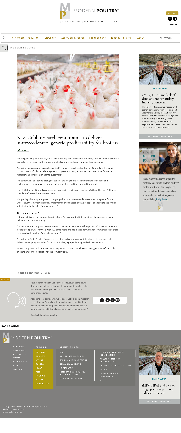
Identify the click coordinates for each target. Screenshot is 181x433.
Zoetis (103, 380)
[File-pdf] (112, 300)
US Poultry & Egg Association (109, 375)
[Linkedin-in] (175, 19)
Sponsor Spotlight (160, 136)
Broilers (40, 356)
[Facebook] (102, 300)
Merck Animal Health (71, 379)
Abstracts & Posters (74, 38)
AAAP (62, 352)
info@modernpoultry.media (13, 409)
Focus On (33, 38)
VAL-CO (103, 370)
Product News (97, 38)
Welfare (40, 380)
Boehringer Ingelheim (72, 356)
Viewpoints (51, 38)
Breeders (41, 352)
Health (39, 368)
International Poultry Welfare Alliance (72, 373)
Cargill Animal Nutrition (74, 360)
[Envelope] (117, 300)
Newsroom (18, 38)
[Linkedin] (107, 300)
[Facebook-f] (170, 19)
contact (17, 369)
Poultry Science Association (116, 366)
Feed (38, 372)
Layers (39, 360)
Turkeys (40, 364)
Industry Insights (120, 38)
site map (18, 412)
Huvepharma (66, 368)
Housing (40, 376)
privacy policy (8, 412)
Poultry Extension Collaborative (110, 360)
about (141, 38)
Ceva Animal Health (70, 364)
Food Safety (42, 384)
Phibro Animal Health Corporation (112, 353)
